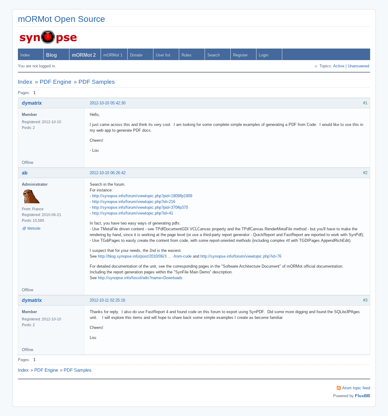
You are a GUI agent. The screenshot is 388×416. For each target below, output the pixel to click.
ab (25, 172)
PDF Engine (56, 82)
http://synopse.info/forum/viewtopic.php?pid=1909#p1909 (142, 196)
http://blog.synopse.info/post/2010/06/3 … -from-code (145, 256)
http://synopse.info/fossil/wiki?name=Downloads (140, 278)
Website (34, 228)
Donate (136, 55)
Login (263, 55)
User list (163, 55)
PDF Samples (97, 82)
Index (25, 55)
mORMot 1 (112, 55)
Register (240, 55)
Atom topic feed (356, 388)
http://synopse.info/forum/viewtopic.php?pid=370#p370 (140, 207)
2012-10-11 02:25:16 (107, 300)
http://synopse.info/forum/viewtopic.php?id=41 (132, 213)
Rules (187, 55)
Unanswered (358, 66)
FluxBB (362, 395)
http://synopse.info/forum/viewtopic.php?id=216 (133, 201)
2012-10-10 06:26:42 (107, 173)
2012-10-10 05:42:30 (107, 103)
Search (213, 55)
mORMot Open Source (61, 19)
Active (338, 66)
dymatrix (32, 103)
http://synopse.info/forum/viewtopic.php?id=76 (240, 256)
